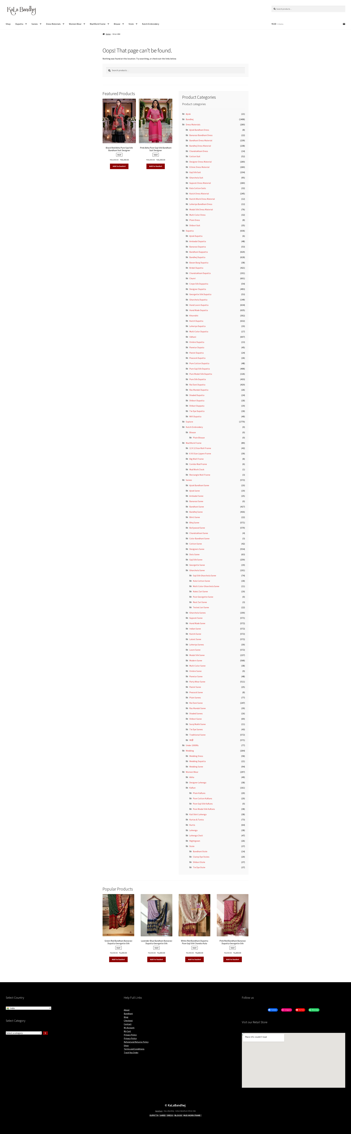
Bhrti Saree (194, 517)
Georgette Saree (197, 565)
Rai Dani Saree (196, 703)
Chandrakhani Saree (198, 533)
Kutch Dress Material (199, 193)
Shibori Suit (194, 225)
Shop (8, 24)
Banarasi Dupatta (197, 246)
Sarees (35, 24)
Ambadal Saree (196, 496)
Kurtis (192, 825)
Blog (126, 1017)
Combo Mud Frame (198, 464)
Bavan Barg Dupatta (198, 262)
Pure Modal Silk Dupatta (200, 374)
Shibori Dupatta (196, 400)
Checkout (128, 1020)
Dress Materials (53, 24)
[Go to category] (45, 1033)
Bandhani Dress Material (200, 140)
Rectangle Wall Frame (199, 474)
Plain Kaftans (199, 793)
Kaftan (192, 787)
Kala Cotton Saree (201, 580)
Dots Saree (194, 554)
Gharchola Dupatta (198, 299)
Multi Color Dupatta (198, 331)
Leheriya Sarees (196, 644)
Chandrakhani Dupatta (200, 273)
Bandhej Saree (196, 511)
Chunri (192, 278)
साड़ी (191, 740)
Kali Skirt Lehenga (197, 814)
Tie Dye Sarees (196, 729)
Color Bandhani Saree (199, 538)
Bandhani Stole (200, 851)
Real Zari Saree (200, 602)
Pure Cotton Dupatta (199, 363)
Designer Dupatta (197, 289)
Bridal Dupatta (196, 267)
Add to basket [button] (119, 166)
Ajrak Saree (194, 490)
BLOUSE (178, 1115)
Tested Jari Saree (201, 607)
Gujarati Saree (196, 618)
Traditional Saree (197, 734)
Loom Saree (194, 649)
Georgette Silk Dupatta (200, 294)
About (127, 1010)
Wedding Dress (196, 756)
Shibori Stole (199, 862)
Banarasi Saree (196, 501)
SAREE (163, 1115)
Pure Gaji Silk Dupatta (199, 368)
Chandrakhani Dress (198, 151)
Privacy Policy (130, 1034)
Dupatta (19, 24)
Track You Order (131, 1052)
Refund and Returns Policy (136, 1042)
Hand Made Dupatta (198, 310)
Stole (131, 24)
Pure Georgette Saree (203, 596)
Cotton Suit (194, 156)
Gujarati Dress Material (200, 183)
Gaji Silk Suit (195, 172)
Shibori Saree (195, 718)
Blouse (117, 24)
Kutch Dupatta (196, 321)
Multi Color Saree (197, 665)
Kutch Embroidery (150, 24)
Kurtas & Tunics (196, 819)
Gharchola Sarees (197, 612)
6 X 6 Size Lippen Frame (200, 453)
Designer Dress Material (200, 161)
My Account (129, 1027)
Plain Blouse (199, 437)
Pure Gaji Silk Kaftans (203, 803)
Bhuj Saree (194, 522)
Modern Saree (195, 660)
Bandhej (189, 119)
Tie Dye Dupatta (196, 411)
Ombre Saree (195, 671)
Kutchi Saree (195, 633)
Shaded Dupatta (196, 395)
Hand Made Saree (197, 623)
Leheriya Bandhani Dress (200, 204)
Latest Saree (195, 639)
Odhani (192, 336)
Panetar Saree (196, 676)
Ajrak (188, 114)
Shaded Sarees (196, 713)
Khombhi (193, 315)
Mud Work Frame (97, 24)
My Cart (127, 1031)
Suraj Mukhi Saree (197, 724)
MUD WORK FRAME (191, 1115)
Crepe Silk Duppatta (198, 283)
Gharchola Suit (196, 177)
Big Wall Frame (196, 458)
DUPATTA (154, 1115)
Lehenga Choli (196, 835)
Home (108, 34)
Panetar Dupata (196, 347)
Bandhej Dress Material (200, 145)
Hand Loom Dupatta (198, 305)
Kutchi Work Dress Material (202, 199)
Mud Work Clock (196, 469)
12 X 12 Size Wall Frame (200, 448)
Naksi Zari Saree (200, 591)
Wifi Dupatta (195, 416)
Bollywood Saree (197, 527)
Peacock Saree (196, 692)
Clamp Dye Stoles (201, 856)
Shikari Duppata (196, 405)
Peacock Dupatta (197, 358)
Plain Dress (194, 220)
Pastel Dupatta (196, 352)
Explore (189, 421)
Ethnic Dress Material (199, 167)
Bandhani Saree (196, 506)
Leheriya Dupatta (197, 326)
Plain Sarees (195, 697)
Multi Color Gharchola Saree (206, 586)
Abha (191, 777)
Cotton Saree (195, 543)
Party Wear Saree (197, 681)
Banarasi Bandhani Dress (201, 135)
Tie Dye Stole (199, 867)
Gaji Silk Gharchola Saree (204, 575)
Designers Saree (196, 549)
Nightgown (194, 840)
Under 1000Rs (192, 745)
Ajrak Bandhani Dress (199, 129)
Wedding (190, 750)
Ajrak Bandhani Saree (199, 485)
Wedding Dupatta (197, 761)
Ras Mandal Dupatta (198, 389)
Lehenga (193, 830)
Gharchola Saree (197, 570)
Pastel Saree (195, 687)
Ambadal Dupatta (197, 241)
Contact (127, 1024)
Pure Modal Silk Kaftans (204, 809)
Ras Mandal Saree (197, 708)
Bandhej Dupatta (197, 257)
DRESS (170, 1115)
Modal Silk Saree (197, 655)
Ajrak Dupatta (195, 236)
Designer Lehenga (197, 782)
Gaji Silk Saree (195, 559)
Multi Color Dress (197, 214)
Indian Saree (195, 628)
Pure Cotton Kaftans (202, 798)
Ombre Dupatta (196, 342)
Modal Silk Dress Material (201, 209)
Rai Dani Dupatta (197, 384)
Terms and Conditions (134, 1049)
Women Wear (75, 24)
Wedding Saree (196, 766)
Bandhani (128, 1013)
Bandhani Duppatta (198, 251)
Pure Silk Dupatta (197, 379)
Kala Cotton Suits (197, 188)
